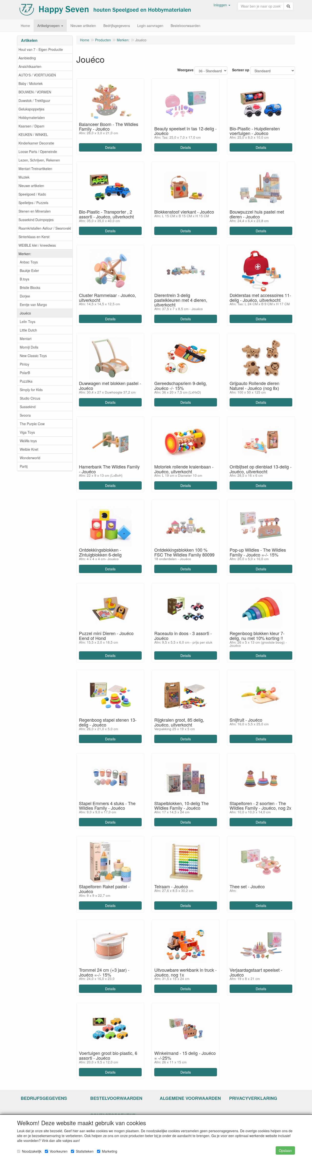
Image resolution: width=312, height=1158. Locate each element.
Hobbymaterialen (32, 117)
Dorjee (25, 296)
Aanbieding (27, 57)
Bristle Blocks (30, 287)
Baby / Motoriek (31, 83)
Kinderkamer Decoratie (36, 143)
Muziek (24, 177)
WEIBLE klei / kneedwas (37, 245)
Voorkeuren (59, 1151)
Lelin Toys (27, 321)
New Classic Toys (33, 355)
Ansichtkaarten (30, 66)
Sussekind (28, 406)
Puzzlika (26, 381)
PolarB (25, 372)
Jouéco (25, 313)
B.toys (24, 279)
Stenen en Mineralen (35, 211)
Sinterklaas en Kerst (34, 236)
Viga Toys (27, 432)
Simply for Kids (31, 389)
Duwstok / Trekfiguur (34, 100)
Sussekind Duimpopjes (36, 219)
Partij (24, 466)
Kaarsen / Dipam (31, 126)
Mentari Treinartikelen (35, 168)
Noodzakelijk (31, 1151)
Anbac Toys (29, 262)
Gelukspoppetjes (31, 109)
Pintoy (24, 364)
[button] (222, 5)
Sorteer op (240, 69)
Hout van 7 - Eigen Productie (41, 49)
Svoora (25, 415)
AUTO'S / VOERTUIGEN (37, 74)
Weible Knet (29, 449)
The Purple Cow (32, 423)
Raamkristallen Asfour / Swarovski (45, 228)
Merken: (25, 253)
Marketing (109, 1151)
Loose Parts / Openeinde (38, 151)
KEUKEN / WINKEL (33, 134)
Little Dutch (28, 330)
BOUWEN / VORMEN (35, 92)
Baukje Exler (29, 270)
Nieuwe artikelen (31, 185)
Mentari (25, 338)
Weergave (185, 69)
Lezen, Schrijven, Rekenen (39, 160)
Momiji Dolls (29, 347)
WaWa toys (28, 440)
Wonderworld (30, 457)
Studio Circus (30, 398)
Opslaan (285, 1150)
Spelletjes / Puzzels (33, 202)
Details (110, 147)
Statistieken (85, 1151)
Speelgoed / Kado (32, 194)
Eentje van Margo (33, 304)
